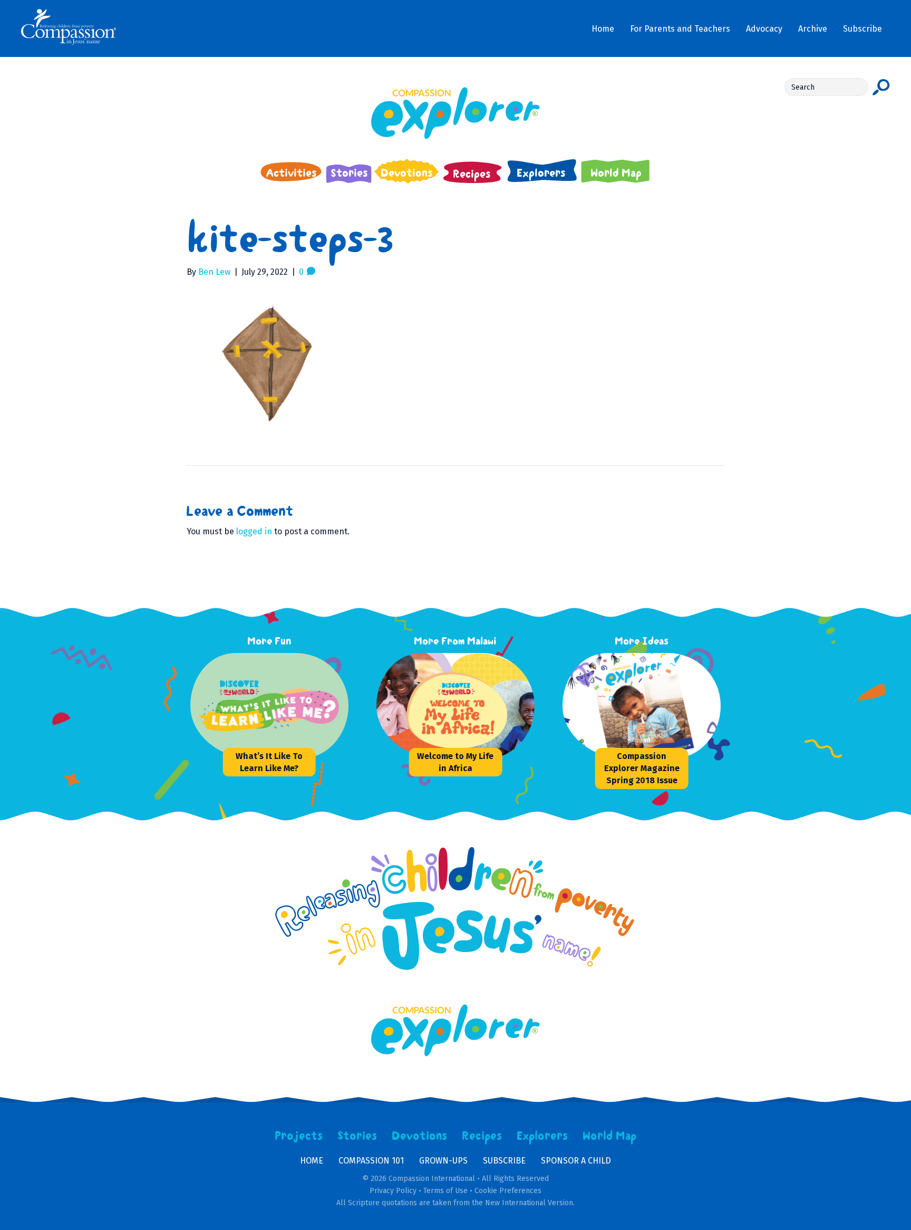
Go (881, 87)
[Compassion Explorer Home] (455, 113)
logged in (254, 531)
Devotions (419, 1136)
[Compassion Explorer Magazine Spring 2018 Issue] (642, 705)
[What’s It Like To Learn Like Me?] (269, 705)
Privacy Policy (393, 1190)
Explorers (542, 1136)
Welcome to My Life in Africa (455, 762)
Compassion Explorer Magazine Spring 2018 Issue (642, 768)
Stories (357, 1136)
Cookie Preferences (507, 1190)
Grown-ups (443, 1161)
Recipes (482, 1136)
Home (311, 1161)
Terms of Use (445, 1190)
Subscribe (504, 1161)
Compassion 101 (371, 1161)
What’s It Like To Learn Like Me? (269, 762)
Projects (299, 1136)
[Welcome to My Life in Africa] (455, 705)
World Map (609, 1136)
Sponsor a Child (576, 1161)
